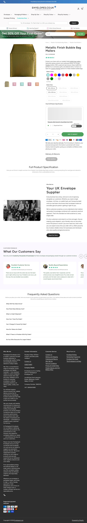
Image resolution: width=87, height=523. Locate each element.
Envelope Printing (72, 354)
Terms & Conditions (51, 363)
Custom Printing (55, 68)
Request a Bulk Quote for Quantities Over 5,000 (60, 122)
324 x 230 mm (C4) (53, 100)
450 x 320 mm (66, 100)
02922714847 (28, 364)
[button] (82, 9)
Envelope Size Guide (72, 359)
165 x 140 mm (63, 92)
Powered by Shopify (78, 520)
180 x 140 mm (52, 96)
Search (74, 23)
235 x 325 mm (52, 92)
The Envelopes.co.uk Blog (74, 361)
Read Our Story (53, 235)
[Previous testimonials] (81, 256)
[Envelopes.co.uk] (43, 8)
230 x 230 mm (63, 96)
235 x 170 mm (63, 88)
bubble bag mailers (75, 61)
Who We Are (49, 361)
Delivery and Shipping (52, 357)
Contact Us (27, 361)
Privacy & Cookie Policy (52, 366)
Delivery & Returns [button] (53, 154)
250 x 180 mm (74, 88)
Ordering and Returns (52, 359)
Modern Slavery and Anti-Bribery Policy (53, 369)
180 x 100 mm (74, 92)
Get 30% (80, 34)
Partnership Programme (73, 357)
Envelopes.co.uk (18, 520)
